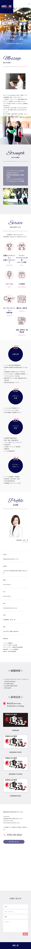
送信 (25, 934)
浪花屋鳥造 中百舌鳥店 (15, 774)
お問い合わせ (15, 841)
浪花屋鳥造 (15, 730)
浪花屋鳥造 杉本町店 (15, 752)
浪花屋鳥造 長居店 (15, 796)
